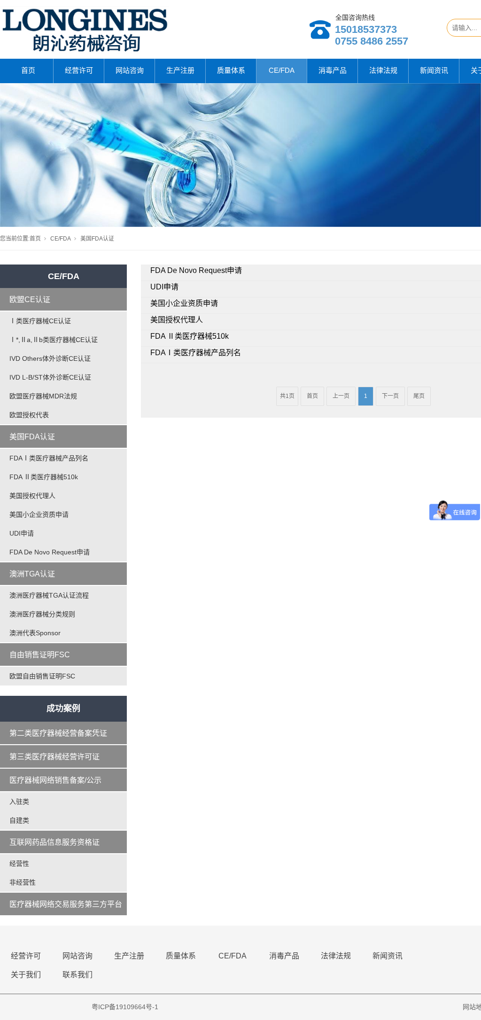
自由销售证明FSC (39, 655)
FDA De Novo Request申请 (49, 552)
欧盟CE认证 (29, 300)
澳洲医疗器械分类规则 (42, 614)
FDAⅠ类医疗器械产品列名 (48, 458)
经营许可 (79, 70)
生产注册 (180, 70)
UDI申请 (21, 533)
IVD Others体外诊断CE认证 (50, 358)
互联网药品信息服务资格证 (54, 842)
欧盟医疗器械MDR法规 (43, 396)
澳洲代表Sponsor (35, 633)
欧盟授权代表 (29, 415)
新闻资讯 (434, 70)
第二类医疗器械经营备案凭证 (58, 733)
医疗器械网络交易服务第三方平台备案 (65, 908)
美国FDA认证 (32, 437)
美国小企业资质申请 (39, 514)
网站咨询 (130, 70)
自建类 (19, 820)
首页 (28, 70)
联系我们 (77, 975)
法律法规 (383, 70)
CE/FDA (282, 70)
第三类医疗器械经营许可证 (54, 757)
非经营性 (22, 882)
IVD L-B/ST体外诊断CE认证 (50, 377)
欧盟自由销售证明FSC (42, 676)
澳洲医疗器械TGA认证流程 (49, 595)
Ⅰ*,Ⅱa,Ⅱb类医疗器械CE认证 (53, 339)
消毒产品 (332, 70)
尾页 (419, 396)
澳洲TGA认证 (32, 574)
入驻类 (19, 801)
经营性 (19, 863)
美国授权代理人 (32, 495)
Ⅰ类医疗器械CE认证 (40, 321)
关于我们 (26, 975)
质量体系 (231, 70)
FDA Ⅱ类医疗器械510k (43, 477)
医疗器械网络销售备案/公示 (55, 780)
